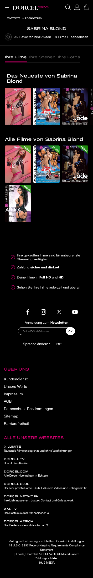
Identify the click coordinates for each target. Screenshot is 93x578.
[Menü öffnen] (6, 4)
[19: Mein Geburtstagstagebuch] (46, 106)
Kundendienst (16, 379)
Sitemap (11, 416)
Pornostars (33, 18)
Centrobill (32, 554)
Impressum (13, 394)
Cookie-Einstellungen (70, 541)
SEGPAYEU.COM (52, 554)
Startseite (13, 18)
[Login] (77, 7)
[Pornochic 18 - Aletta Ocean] (18, 203)
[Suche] (67, 7)
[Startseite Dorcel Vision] (31, 7)
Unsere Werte (15, 386)
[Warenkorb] (86, 7)
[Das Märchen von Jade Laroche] (75, 106)
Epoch (20, 554)
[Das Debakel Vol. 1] (18, 106)
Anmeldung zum (46, 322)
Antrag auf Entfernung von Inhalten (31, 541)
